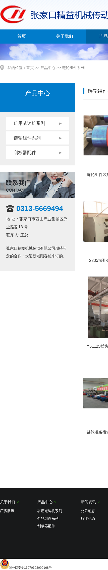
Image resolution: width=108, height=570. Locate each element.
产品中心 (48, 67)
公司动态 (88, 511)
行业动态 (88, 518)
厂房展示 (7, 511)
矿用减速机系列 (29, 123)
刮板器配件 (25, 152)
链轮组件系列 (73, 67)
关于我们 (64, 36)
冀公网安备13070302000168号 (30, 567)
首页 (21, 36)
